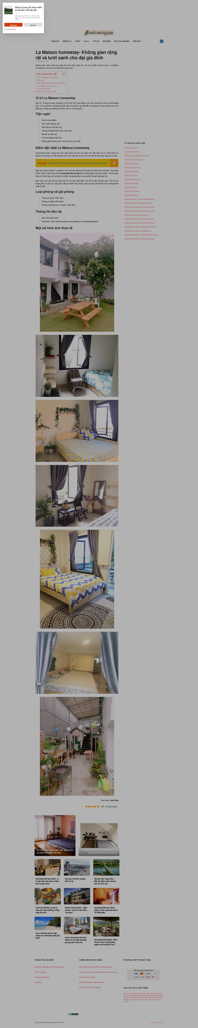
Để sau (33, 25)
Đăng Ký (13, 25)
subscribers (13, 29)
